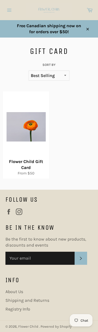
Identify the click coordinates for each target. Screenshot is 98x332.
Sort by (49, 65)
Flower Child (28, 326)
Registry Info (17, 309)
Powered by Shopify (56, 326)
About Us (14, 291)
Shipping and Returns (27, 300)
